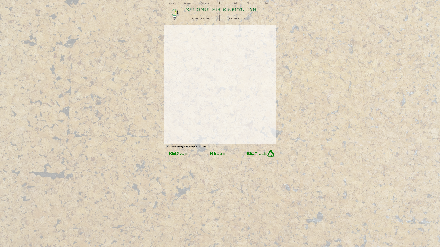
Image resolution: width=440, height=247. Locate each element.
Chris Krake (202, 147)
